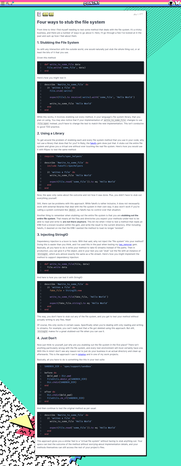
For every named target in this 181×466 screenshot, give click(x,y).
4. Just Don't (46, 338)
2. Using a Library (50, 133)
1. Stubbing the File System (58, 42)
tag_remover (125, 244)
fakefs (93, 143)
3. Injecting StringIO (52, 235)
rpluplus (82, 354)
